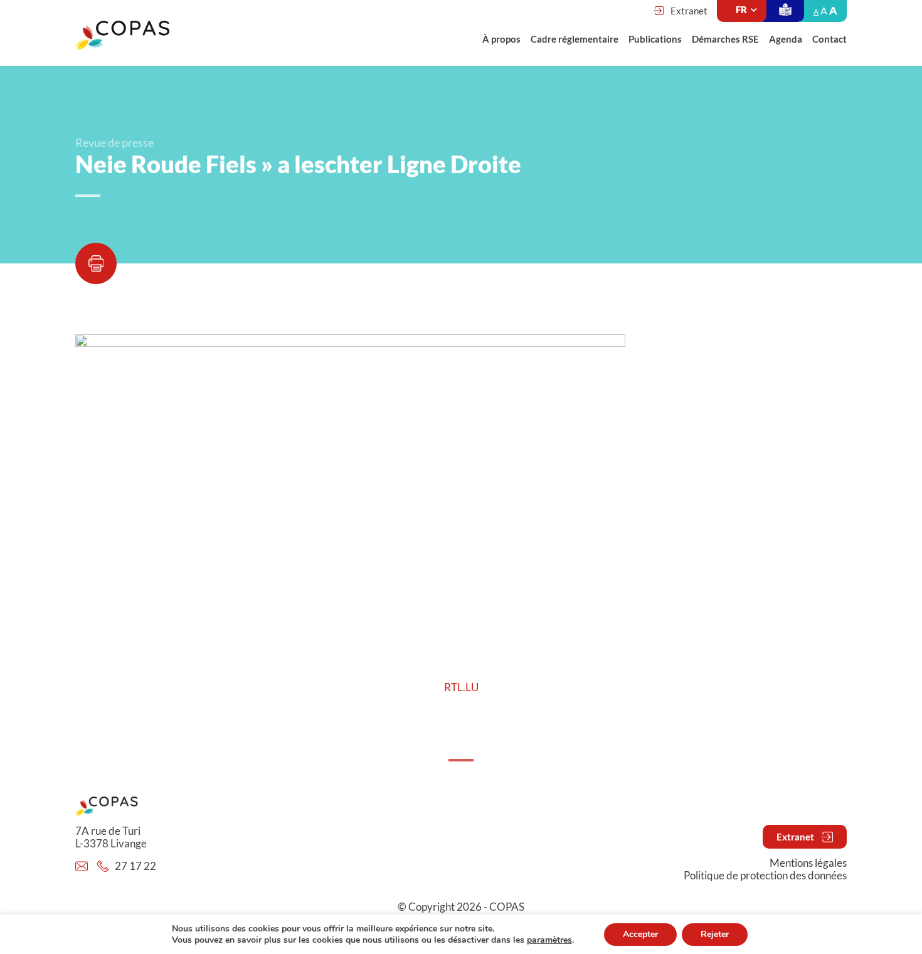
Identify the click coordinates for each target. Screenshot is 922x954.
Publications (655, 39)
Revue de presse (114, 142)
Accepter (640, 934)
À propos (501, 39)
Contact (829, 39)
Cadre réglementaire (574, 39)
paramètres (549, 940)
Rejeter (715, 934)
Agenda (785, 39)
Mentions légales (808, 863)
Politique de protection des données (765, 875)
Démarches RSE (725, 39)
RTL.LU (461, 687)
